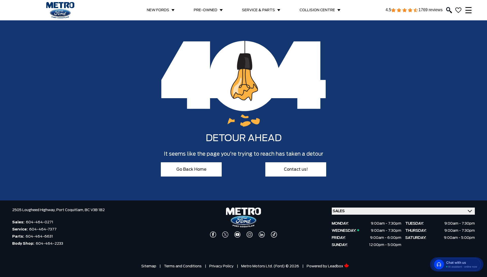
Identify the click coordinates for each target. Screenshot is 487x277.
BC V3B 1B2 (95, 210)
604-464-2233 (49, 243)
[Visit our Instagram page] (250, 234)
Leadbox (336, 266)
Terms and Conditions (183, 266)
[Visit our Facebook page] (213, 234)
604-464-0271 (39, 222)
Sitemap (148, 266)
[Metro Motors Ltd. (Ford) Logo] (60, 10)
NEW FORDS (158, 10)
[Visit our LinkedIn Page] (262, 234)
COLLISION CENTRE (317, 10)
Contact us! (296, 169)
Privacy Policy (221, 266)
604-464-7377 (43, 229)
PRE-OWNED (205, 10)
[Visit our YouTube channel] (237, 234)
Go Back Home (191, 169)
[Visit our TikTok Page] (274, 234)
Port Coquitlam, (70, 210)
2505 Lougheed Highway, (34, 210)
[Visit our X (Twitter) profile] (225, 234)
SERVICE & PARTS (258, 10)
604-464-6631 (39, 236)
